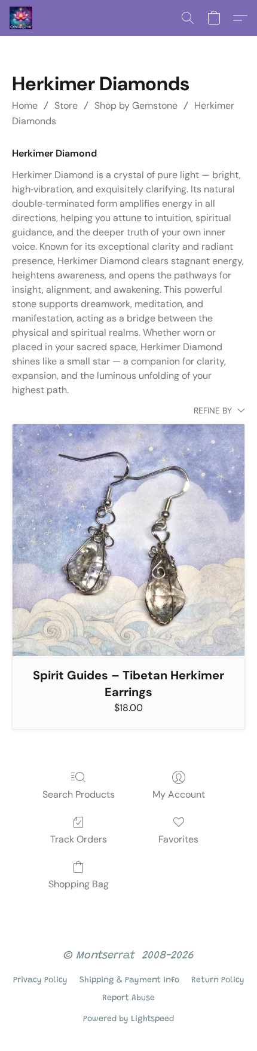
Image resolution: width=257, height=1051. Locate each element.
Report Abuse (128, 998)
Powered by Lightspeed (128, 1019)
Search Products (78, 794)
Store (66, 105)
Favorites (178, 839)
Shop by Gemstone (136, 105)
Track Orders (78, 839)
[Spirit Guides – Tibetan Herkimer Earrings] (128, 540)
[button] (21, 18)
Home (25, 105)
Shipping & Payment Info (129, 980)
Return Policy (217, 980)
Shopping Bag (78, 884)
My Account (178, 794)
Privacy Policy (40, 980)
